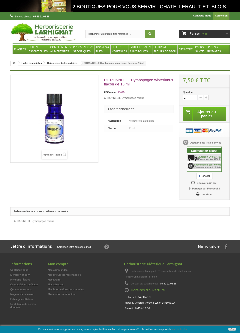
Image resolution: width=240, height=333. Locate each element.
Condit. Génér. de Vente (24, 284)
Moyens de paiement (22, 294)
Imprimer (207, 194)
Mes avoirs (54, 279)
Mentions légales (20, 279)
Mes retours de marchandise (64, 274)
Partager (205, 175)
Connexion (221, 15)
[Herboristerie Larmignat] (45, 32)
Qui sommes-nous (21, 289)
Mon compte (58, 264)
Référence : (110, 92)
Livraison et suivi (20, 274)
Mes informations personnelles (66, 289)
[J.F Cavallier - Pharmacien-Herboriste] (120, 6)
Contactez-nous (202, 15)
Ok (232, 329)
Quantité (188, 92)
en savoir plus (179, 329)
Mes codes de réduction (62, 294)
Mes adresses (56, 284)
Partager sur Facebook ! (206, 188)
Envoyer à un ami (207, 183)
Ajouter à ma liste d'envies (205, 142)
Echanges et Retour (21, 299)
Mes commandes (58, 270)
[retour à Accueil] (14, 63)
